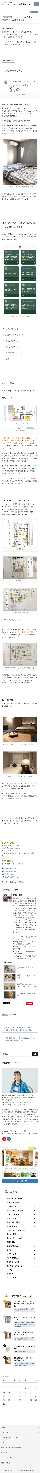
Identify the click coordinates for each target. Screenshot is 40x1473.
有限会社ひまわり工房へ (10, 845)
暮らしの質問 (11, 1234)
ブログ (3, 1442)
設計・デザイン (34, 12)
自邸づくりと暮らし (10, 998)
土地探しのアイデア (14, 1214)
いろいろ (10, 1281)
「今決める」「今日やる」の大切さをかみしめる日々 (26, 976)
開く (11, 60)
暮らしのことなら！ (9, 843)
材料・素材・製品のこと (15, 1222)
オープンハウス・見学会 (15, 1210)
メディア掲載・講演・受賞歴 (11, 1447)
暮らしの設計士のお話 (14, 1238)
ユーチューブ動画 (7, 1458)
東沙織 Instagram (9, 871)
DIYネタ (10, 1270)
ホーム (3, 1427)
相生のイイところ (13, 1262)
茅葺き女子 (11, 1274)
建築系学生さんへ (13, 1246)
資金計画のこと (12, 1226)
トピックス (5, 1453)
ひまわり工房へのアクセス (10, 1437)
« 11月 (4, 1409)
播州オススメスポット (14, 1198)
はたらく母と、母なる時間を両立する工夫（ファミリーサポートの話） (26, 985)
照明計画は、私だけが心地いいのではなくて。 (26, 994)
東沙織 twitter (8, 874)
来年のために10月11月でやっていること (26, 967)
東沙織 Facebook (9, 869)
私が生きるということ (10, 972)
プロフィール (5, 1432)
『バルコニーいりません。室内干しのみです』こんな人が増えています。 (24, 1304)
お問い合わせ (5, 1463)
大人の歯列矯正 (12, 1258)
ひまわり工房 (33, 34)
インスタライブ (12, 1277)
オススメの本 (11, 1254)
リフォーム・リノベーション (17, 1230)
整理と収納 (11, 1242)
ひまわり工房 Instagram (12, 877)
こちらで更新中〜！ (18, 864)
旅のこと (10, 1250)
